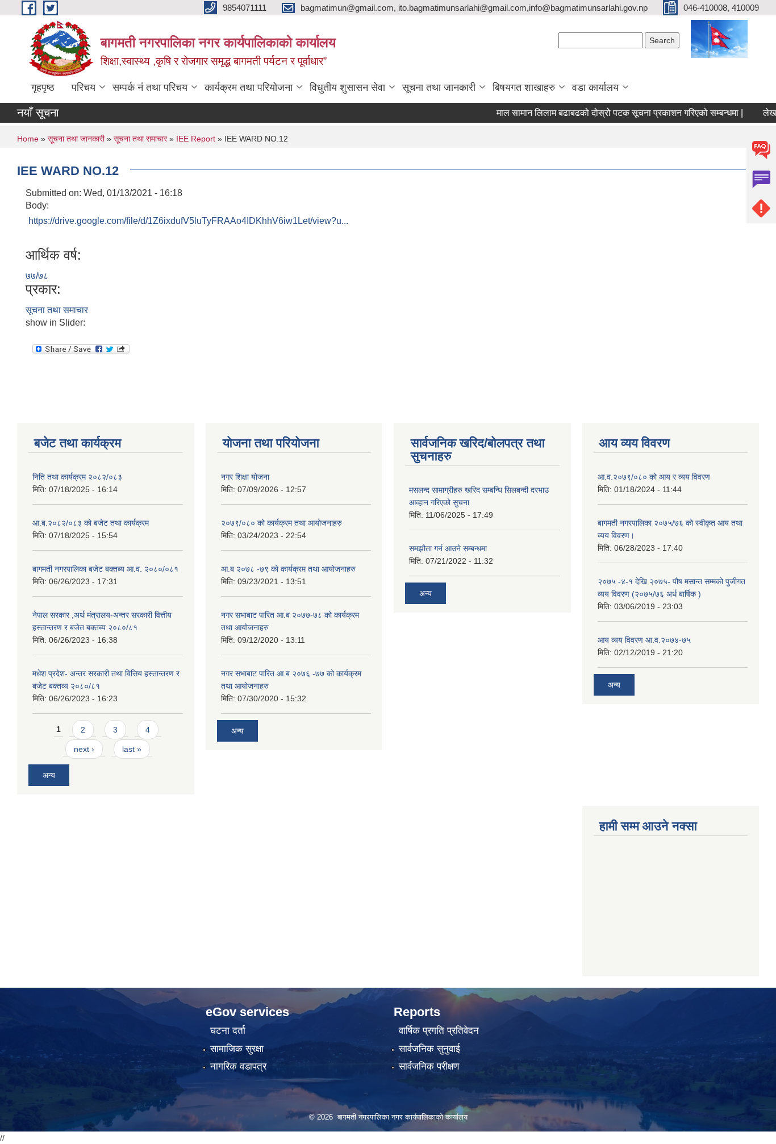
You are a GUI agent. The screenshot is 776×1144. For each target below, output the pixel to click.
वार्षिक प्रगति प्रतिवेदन (439, 1030)
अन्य (49, 775)
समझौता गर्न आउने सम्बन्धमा (448, 548)
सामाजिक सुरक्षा (237, 1048)
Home (28, 138)
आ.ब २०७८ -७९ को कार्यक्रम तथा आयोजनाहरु (288, 568)
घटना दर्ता (227, 1030)
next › (84, 749)
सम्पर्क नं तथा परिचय (149, 87)
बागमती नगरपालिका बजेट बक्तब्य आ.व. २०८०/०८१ (105, 568)
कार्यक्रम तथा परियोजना (249, 87)
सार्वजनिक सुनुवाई (429, 1048)
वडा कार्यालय (595, 87)
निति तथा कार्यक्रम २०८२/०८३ (77, 476)
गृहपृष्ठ (43, 87)
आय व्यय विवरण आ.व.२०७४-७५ (644, 639)
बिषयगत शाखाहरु (524, 87)
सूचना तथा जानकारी (438, 87)
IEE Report (195, 138)
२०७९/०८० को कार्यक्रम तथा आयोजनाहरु (281, 522)
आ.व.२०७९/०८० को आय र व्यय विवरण (654, 476)
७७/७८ (37, 276)
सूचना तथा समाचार (140, 138)
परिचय (83, 87)
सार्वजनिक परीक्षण (429, 1066)
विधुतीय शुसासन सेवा (347, 87)
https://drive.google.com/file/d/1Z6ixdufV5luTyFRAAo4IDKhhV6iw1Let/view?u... (188, 221)
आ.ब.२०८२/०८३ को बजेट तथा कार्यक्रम (90, 522)
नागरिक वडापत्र (238, 1066)
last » (131, 749)
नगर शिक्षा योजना (245, 476)
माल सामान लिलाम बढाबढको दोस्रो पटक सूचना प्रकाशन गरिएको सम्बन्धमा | (605, 113)
